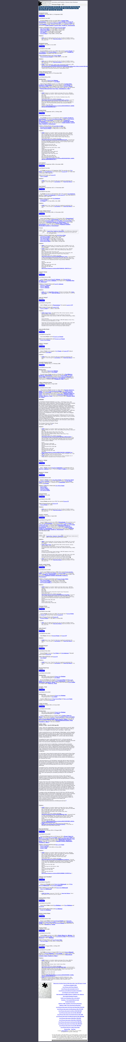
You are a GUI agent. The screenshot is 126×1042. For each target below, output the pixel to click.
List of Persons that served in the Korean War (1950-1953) (70, 1021)
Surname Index (49, 6)
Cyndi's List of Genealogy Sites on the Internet (70, 998)
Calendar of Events (43, 9)
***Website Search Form (68, 8)
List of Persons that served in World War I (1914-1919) (70, 1018)
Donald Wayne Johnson (53, 292)
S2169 (43, 893)
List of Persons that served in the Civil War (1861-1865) (70, 1012)
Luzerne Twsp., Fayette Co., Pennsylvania (55, 231)
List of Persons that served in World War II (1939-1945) (70, 1020)
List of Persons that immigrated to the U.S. (70, 988)
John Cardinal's (60, 1040)
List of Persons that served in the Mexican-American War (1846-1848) (70, 1016)
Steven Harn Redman (57, 38)
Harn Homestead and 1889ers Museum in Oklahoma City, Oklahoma (70, 994)
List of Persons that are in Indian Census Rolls (70, 1027)
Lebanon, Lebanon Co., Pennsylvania (56, 377)
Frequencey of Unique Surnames (54, 8)
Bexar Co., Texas (52, 683)
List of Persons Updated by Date (70, 985)
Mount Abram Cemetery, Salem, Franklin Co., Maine (55, 955)
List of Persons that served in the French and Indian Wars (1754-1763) (70, 1007)
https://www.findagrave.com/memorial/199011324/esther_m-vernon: (55, 99)
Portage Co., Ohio (59, 379)
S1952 (43, 180)
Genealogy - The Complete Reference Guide (70, 999)
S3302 (43, 823)
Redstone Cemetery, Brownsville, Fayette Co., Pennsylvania (54, 225)
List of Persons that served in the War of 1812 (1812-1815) (70, 1010)
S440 (43, 292)
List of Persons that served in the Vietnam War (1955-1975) (70, 1023)
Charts (76, 8)
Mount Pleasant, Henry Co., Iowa (66, 838)
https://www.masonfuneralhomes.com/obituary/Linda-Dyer (53, 824)
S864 (43, 541)
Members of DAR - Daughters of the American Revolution (70, 1003)
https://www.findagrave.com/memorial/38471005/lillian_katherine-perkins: (57, 436)
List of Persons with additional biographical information (70, 990)
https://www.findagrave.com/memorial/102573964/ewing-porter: (54, 139)
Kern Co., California (44, 469)
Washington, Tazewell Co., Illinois (47, 682)
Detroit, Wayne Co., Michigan (65, 935)
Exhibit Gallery (43, 8)
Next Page (59, 9)
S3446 (43, 453)
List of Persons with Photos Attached (70, 987)
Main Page (42, 6)
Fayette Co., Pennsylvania (49, 574)
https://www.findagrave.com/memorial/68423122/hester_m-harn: (55, 256)
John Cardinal (75, 1040)
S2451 (43, 312)
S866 (43, 245)
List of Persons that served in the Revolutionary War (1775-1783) (70, 1009)
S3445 (43, 455)
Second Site (63, 1040)
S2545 (43, 93)
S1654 (43, 64)
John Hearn (47, 893)
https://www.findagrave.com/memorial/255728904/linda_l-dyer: (54, 814)
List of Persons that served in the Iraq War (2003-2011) (70, 1025)
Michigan (51, 937)
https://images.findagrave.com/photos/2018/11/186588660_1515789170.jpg (56, 873)
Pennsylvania (69, 218)
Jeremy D (84, 1040)
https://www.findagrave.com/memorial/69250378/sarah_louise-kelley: (56, 594)
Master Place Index (75, 6)
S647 (43, 37)
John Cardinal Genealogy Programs (70, 996)
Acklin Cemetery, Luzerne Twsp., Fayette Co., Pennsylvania (60, 25)
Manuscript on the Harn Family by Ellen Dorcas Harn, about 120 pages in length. (69, 983)
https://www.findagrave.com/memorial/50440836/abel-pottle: (54, 967)
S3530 (43, 977)
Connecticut (62, 482)
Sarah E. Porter (48, 312)
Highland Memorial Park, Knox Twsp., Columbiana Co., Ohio (55, 88)
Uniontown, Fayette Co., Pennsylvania (56, 222)
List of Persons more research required (70, 992)
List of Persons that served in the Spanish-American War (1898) (70, 1014)
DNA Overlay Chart (65, 6)
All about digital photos (70, 1001)
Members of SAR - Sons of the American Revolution (70, 1005)
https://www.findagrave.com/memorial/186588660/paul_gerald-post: (55, 859)
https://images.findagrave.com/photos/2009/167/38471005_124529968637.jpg (57, 452)
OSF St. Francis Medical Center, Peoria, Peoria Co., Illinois (53, 719)
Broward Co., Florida (50, 924)
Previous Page (52, 9)
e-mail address (57, 181)
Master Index (56, 6)
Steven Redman (64, 1030)
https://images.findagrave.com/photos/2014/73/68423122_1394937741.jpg (56, 268)
